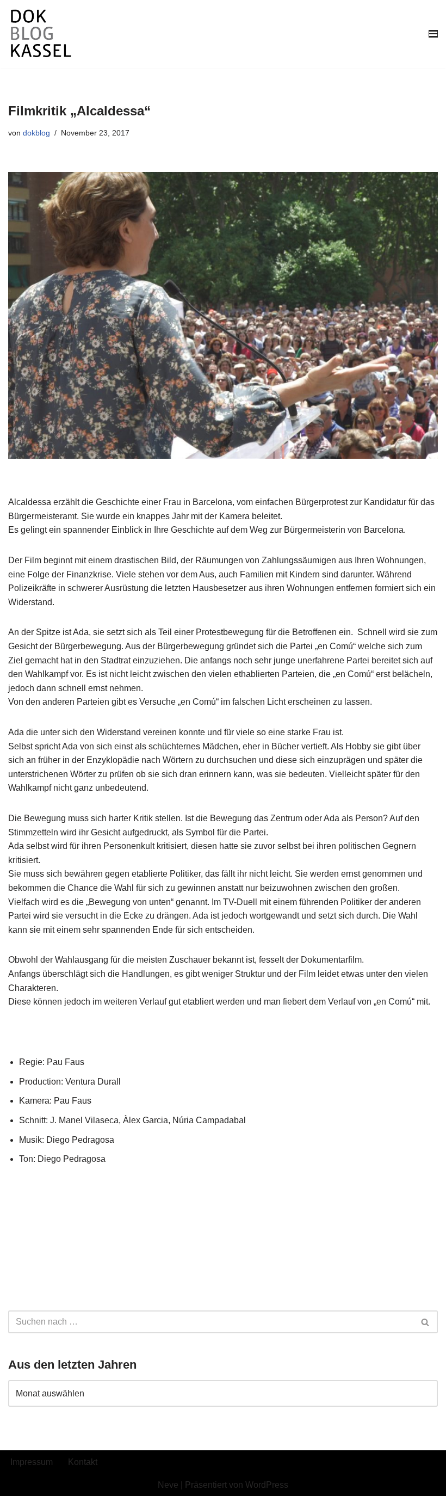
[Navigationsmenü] (433, 34)
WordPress (266, 1484)
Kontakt (82, 1462)
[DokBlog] (40, 34)
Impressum (31, 1462)
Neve (168, 1484)
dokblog (36, 132)
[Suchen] (425, 1321)
